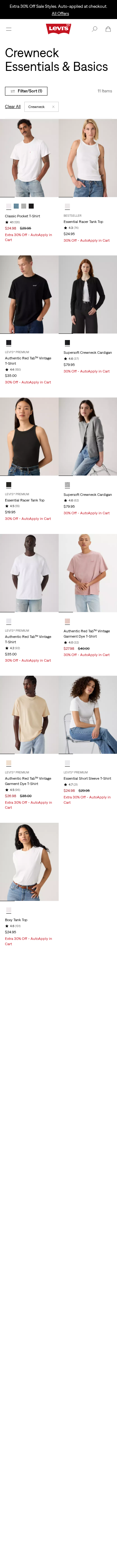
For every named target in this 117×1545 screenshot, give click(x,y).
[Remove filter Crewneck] (53, 107)
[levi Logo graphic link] (58, 28)
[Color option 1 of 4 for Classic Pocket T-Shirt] (8, 206)
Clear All (13, 106)
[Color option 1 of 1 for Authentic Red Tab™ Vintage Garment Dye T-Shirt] (67, 621)
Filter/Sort (30, 90)
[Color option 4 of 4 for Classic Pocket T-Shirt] (31, 206)
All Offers (60, 13)
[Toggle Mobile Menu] (8, 29)
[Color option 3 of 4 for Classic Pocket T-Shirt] (23, 206)
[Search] (94, 29)
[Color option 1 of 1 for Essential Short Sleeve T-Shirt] (67, 763)
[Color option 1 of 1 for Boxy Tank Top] (8, 910)
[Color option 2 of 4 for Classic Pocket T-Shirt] (16, 206)
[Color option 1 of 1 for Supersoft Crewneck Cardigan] (67, 342)
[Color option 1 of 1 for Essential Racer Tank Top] (67, 206)
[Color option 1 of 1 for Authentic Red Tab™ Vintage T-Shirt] (8, 342)
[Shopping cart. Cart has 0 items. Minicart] (108, 29)
